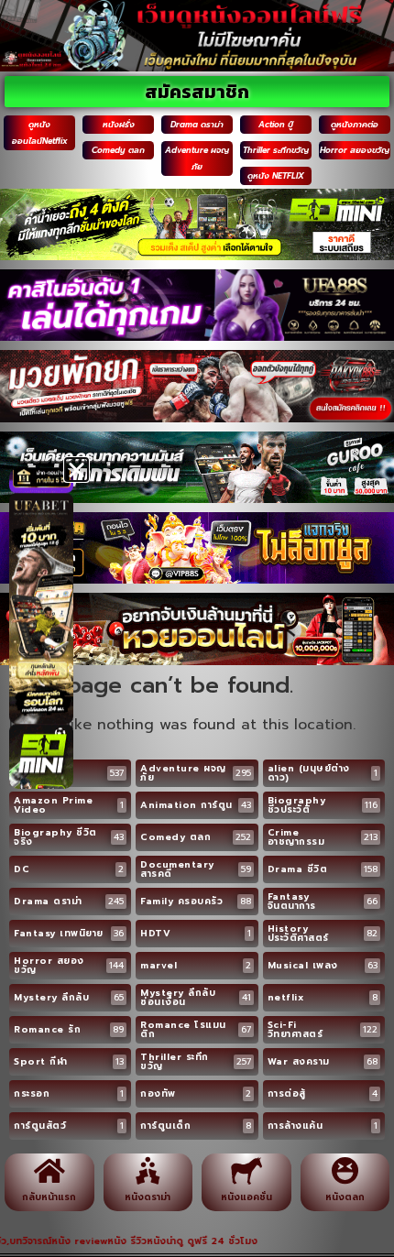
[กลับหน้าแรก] (49, 1171)
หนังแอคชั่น (246, 1197)
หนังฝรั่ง (119, 124)
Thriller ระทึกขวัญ (276, 150)
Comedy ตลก (118, 150)
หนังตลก (345, 1197)
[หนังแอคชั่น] (246, 1171)
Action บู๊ (275, 124)
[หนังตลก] (344, 1171)
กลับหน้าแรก (49, 1197)
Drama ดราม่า (197, 124)
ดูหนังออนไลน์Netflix (40, 133)
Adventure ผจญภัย (197, 158)
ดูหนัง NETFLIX (275, 175)
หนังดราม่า (147, 1197)
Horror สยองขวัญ (354, 150)
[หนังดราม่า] (147, 1171)
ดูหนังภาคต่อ (354, 124)
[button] (76, 469)
